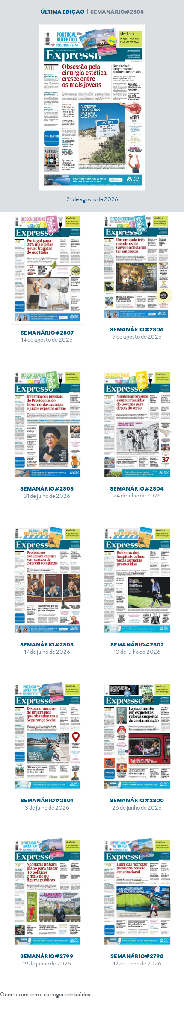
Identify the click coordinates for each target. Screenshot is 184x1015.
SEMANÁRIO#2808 (117, 11)
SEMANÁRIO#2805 (47, 488)
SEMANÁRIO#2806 (137, 329)
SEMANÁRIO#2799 (47, 956)
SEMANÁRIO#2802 (137, 644)
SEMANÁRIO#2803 (47, 644)
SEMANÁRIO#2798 (136, 956)
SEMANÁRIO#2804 (137, 488)
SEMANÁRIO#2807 (47, 332)
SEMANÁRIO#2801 (47, 800)
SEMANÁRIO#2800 (137, 800)
